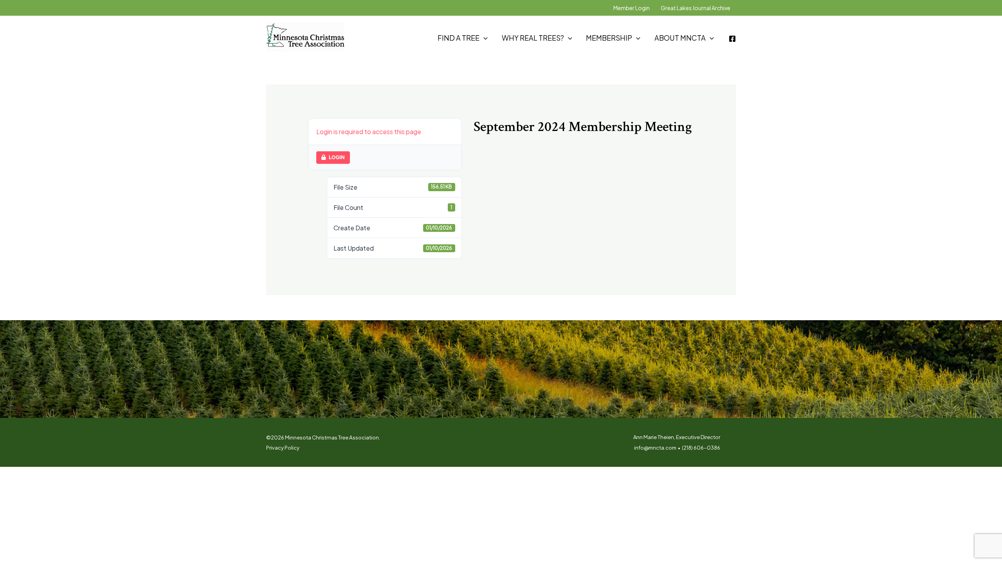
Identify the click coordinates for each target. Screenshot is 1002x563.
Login (337, 157)
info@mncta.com (655, 448)
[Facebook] (732, 38)
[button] (483, 38)
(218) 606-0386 (701, 448)
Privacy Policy (282, 448)
